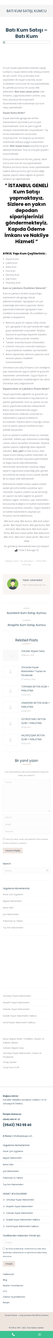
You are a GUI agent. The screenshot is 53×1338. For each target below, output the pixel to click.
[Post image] (10, 655)
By (27, 561)
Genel (16, 561)
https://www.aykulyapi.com (34, 585)
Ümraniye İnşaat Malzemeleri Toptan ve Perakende (33, 671)
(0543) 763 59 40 (17, 1125)
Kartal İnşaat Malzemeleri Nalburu (19, 1022)
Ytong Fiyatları (10, 1062)
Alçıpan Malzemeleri (12, 900)
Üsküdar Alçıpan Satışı (33, 651)
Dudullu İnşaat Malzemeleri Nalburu (20, 1015)
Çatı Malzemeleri (11, 914)
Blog (5, 1279)
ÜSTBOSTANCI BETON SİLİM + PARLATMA (33, 721)
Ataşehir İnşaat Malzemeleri (16, 1002)
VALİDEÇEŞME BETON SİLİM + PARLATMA (33, 737)
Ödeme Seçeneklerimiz (14, 1296)
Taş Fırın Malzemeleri (13, 927)
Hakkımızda (8, 1274)
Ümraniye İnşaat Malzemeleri (17, 995)
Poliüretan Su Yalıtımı (13, 920)
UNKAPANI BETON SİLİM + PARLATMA (35, 704)
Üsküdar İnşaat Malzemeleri (16, 1009)
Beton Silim (8, 907)
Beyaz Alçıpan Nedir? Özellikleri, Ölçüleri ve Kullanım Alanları (23, 1040)
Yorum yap (26, 564)
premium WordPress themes (36, 1315)
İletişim (6, 1302)
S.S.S (5, 1291)
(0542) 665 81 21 (11, 1119)
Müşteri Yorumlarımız (13, 1285)
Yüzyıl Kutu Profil (11, 1067)
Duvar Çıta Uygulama (13, 894)
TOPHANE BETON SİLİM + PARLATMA (35, 688)
